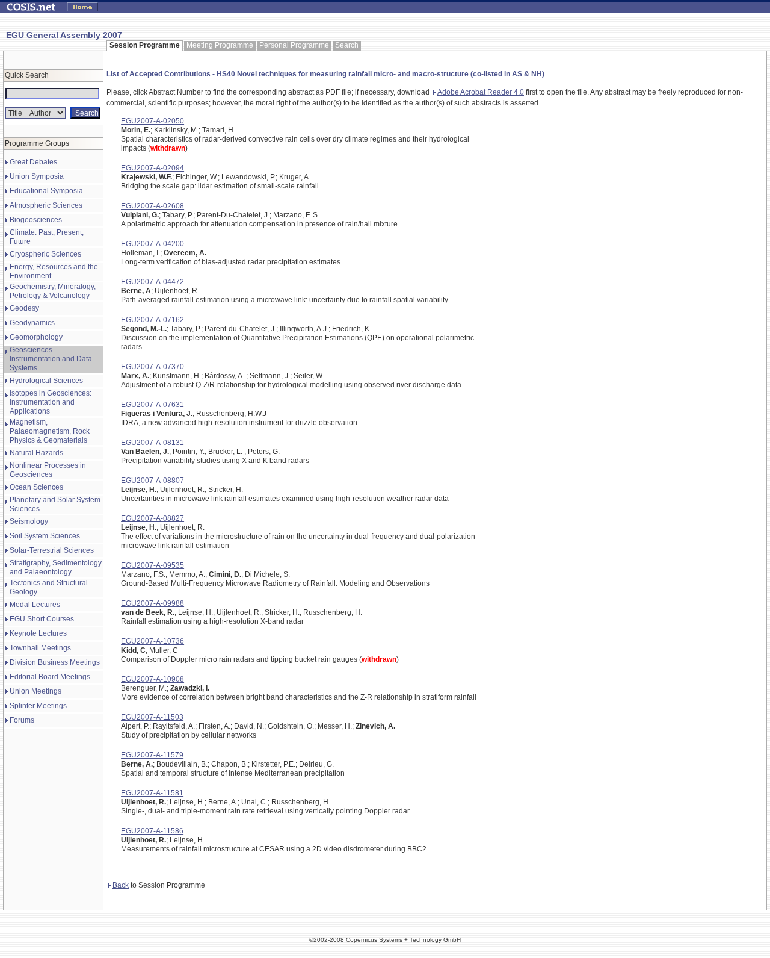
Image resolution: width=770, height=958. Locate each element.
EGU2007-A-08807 (152, 480)
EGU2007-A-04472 (152, 282)
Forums (22, 720)
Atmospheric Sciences (46, 205)
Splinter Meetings (38, 705)
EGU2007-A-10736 (152, 641)
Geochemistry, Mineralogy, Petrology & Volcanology (53, 291)
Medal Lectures (35, 604)
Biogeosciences (36, 220)
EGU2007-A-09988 (152, 603)
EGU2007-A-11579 (152, 755)
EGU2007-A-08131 (152, 442)
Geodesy (24, 308)
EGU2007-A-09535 (152, 565)
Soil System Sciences (45, 536)
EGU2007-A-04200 (152, 244)
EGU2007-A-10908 (152, 679)
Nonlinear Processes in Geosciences (48, 470)
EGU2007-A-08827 (152, 518)
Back (120, 885)
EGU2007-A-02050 (152, 121)
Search (347, 45)
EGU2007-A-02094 (152, 168)
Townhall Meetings (40, 648)
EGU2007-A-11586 (152, 831)
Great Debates (33, 162)
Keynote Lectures (38, 633)
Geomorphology (36, 337)
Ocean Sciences (36, 487)
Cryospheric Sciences (45, 254)
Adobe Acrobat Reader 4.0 (480, 92)
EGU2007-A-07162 (152, 320)
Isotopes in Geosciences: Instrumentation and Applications (50, 402)
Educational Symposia (46, 191)
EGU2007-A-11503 (152, 717)
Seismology (29, 521)
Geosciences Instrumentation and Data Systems (51, 359)
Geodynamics (32, 323)
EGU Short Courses (42, 619)
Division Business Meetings (55, 662)
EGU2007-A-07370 (152, 366)
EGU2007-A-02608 (152, 206)
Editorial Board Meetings (50, 677)
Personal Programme (294, 45)
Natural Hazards (36, 453)
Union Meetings (35, 691)
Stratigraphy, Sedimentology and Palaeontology (56, 567)
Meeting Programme (219, 45)
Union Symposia (37, 176)
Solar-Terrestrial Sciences (52, 550)
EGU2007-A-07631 (152, 404)
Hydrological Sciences (46, 380)
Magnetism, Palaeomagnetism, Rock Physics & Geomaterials (50, 431)
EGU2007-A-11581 (152, 793)
